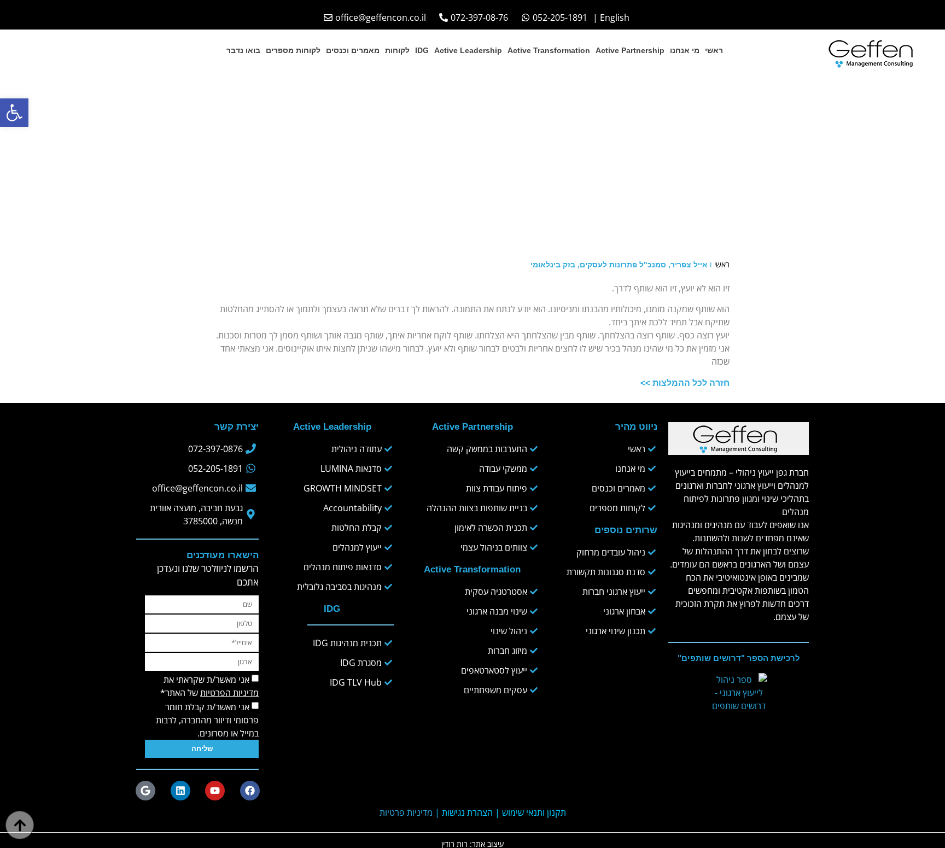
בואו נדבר (243, 50)
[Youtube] (215, 790)
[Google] (145, 790)
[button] (14, 112)
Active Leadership (468, 50)
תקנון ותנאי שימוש (534, 812)
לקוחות (397, 50)
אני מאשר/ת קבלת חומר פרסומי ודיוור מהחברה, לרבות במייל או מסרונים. (207, 719)
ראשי (714, 50)
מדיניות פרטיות (406, 812)
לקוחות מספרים (293, 50)
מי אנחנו (684, 50)
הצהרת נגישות (467, 812)
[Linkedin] (180, 790)
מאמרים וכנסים (353, 50)
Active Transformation (549, 50)
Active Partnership (630, 50)
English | (611, 17)
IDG (422, 50)
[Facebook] (250, 790)
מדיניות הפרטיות (229, 692)
